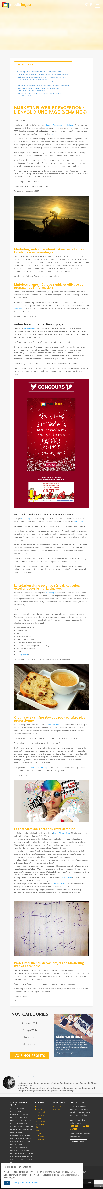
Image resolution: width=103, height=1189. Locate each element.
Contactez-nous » (78, 1142)
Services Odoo (41, 1115)
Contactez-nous (41, 1130)
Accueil (38, 1106)
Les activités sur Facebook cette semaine (32, 91)
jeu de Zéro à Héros (61, 833)
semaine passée (55, 724)
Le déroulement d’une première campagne (34, 79)
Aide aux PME (30, 1023)
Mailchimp (18, 308)
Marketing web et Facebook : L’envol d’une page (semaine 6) (39, 72)
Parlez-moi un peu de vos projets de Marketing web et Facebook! (40, 93)
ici (52, 134)
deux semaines (30, 328)
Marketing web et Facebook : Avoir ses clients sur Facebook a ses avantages (43, 74)
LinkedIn (56, 1109)
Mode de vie (30, 1044)
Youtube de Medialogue (40, 767)
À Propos (38, 1109)
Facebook (29, 1037)
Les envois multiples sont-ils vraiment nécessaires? (37, 82)
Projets (38, 1118)
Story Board (23, 654)
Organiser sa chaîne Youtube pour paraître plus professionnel (39, 88)
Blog (37, 1127)
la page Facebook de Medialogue (60, 125)
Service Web (40, 1112)
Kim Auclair (67, 878)
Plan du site (40, 1139)
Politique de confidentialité (25, 1182)
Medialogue (51, 592)
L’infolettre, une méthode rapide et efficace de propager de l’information (42, 77)
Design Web (30, 1030)
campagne (78, 521)
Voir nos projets (30, 1055)
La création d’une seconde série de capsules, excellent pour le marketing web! (44, 85)
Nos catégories (27, 95)
